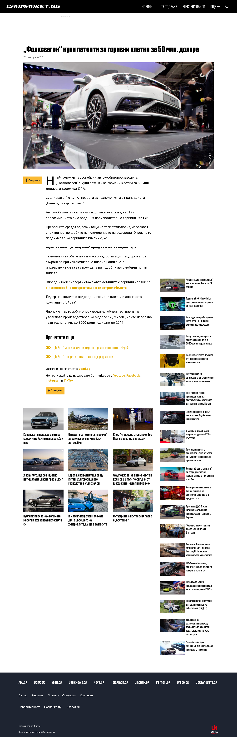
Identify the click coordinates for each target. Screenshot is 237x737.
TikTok (68, 380)
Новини (147, 6)
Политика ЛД (53, 707)
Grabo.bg (183, 682)
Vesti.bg (84, 369)
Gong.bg (39, 682)
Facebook (133, 375)
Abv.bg (23, 682)
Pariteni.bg (163, 682)
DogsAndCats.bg (206, 682)
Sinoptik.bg (142, 682)
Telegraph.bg (119, 682)
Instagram (53, 380)
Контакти (86, 695)
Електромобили (194, 6)
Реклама (37, 695)
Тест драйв (169, 6)
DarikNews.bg (78, 682)
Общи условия (48, 732)
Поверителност (29, 707)
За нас (23, 695)
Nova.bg (99, 682)
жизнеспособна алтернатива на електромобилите (86, 288)
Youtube (119, 375)
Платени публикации (62, 695)
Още (213, 6)
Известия (73, 707)
